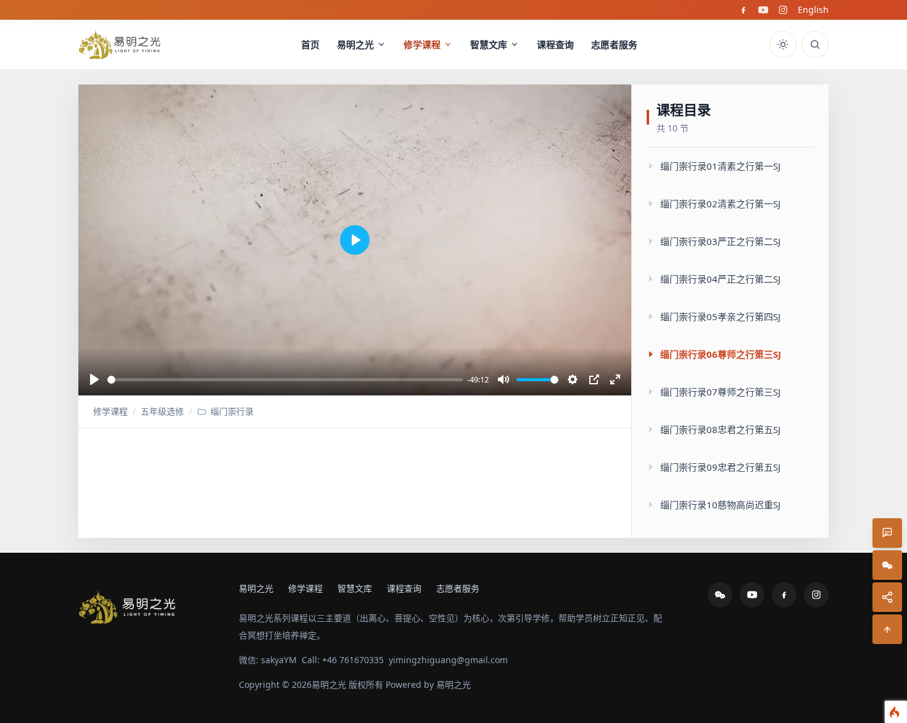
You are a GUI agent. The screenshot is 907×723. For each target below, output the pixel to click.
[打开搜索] (815, 44)
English (813, 9)
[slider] (285, 380)
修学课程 (422, 44)
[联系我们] (887, 533)
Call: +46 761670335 (343, 660)
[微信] (720, 594)
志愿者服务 (614, 44)
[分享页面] (887, 597)
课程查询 (555, 44)
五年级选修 (162, 411)
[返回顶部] (887, 629)
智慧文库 (488, 44)
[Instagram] (783, 10)
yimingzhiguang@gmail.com (448, 660)
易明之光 (355, 44)
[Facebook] (743, 10)
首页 (310, 44)
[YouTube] (763, 10)
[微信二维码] (887, 565)
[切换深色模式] (783, 44)
